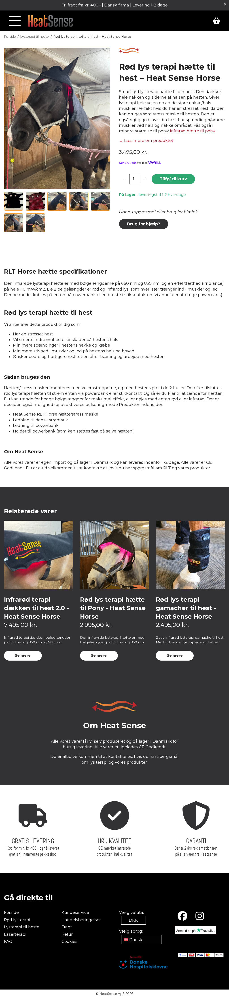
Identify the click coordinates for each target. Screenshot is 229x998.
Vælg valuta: (131, 912)
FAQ (8, 941)
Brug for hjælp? (143, 224)
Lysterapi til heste (34, 37)
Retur (67, 934)
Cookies (69, 941)
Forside (10, 37)
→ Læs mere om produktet (146, 140)
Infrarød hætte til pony (192, 131)
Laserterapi (15, 934)
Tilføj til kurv (173, 179)
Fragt (66, 927)
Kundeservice (75, 912)
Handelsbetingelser (81, 919)
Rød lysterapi (17, 919)
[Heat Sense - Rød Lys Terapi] (50, 21)
